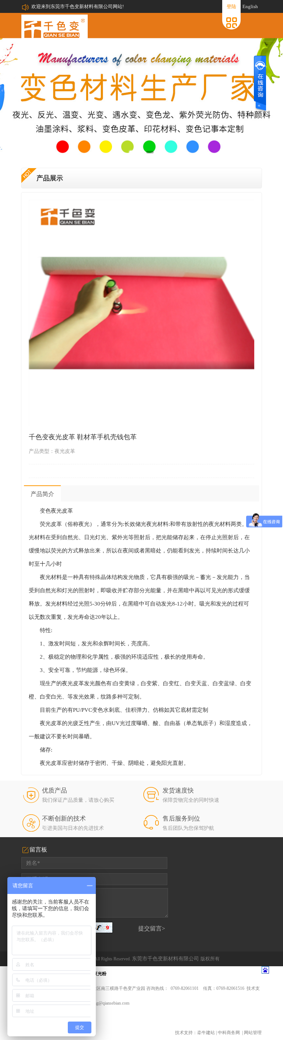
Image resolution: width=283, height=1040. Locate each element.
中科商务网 (229, 1032)
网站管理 (253, 1032)
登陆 (231, 6)
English (250, 6)
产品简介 (42, 494)
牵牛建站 (206, 1032)
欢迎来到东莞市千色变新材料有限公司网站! (77, 6)
